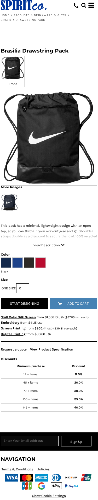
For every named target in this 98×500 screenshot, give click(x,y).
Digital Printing (13, 334)
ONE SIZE (9, 288)
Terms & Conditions (17, 469)
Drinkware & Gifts (50, 15)
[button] (83, 5)
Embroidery (10, 322)
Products (22, 15)
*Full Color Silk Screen (18, 317)
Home (5, 15)
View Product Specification (51, 349)
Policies (43, 469)
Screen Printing (13, 328)
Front (13, 84)
